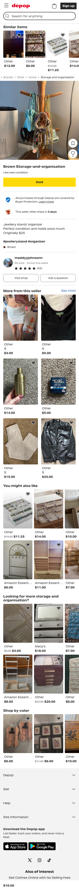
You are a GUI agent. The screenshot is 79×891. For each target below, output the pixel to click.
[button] (45, 268)
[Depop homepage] (21, 6)
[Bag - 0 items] (54, 6)
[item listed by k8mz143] (17, 733)
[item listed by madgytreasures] (48, 509)
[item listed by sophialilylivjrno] (17, 623)
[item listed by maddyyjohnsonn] (20, 318)
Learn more (46, 201)
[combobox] (39, 16)
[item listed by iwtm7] (48, 623)
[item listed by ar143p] (17, 509)
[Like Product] (19, 35)
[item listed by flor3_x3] (48, 733)
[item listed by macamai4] (17, 674)
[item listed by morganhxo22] (48, 674)
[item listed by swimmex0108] (17, 559)
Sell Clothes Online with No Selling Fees (39, 877)
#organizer (36, 241)
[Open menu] (6, 5)
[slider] (39, 120)
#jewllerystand (15, 241)
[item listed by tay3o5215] (48, 559)
